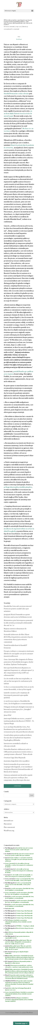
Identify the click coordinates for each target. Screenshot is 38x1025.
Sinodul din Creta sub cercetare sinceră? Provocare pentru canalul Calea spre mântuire (18, 608)
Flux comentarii (9, 827)
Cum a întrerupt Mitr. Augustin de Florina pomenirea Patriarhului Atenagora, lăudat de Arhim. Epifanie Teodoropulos (18, 662)
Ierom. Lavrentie (9, 26)
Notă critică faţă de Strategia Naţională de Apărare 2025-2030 (18, 989)
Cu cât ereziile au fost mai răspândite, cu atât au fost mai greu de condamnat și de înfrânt (18, 681)
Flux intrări (8, 824)
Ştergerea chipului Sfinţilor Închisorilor (16, 952)
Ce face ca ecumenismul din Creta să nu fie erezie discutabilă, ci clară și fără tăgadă (19, 879)
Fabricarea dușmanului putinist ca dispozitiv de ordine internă (19, 933)
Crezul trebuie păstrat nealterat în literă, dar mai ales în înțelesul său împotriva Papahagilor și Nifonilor (18, 737)
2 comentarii (15, 29)
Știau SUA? (7, 715)
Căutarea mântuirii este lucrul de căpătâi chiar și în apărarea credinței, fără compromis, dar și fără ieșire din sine (18, 777)
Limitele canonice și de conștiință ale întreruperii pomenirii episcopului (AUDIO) (16, 695)
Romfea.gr (19, 39)
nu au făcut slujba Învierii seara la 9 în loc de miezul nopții (18, 113)
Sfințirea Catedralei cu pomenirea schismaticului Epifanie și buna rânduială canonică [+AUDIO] (18, 921)
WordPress (29, 1012)
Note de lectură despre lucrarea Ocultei (19, 929)
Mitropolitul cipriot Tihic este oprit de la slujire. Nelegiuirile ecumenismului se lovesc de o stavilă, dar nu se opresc (18, 941)
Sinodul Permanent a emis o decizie (16, 93)
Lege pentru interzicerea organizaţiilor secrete (17, 937)
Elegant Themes (14, 1012)
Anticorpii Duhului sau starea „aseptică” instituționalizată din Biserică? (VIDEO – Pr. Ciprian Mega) (19, 721)
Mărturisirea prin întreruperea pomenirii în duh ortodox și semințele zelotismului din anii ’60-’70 (18, 622)
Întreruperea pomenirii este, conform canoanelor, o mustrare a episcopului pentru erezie (19, 966)
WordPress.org (9, 830)
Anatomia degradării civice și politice (17, 761)
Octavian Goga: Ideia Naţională (14, 758)
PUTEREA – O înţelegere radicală (25, 926)
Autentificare (8, 820)
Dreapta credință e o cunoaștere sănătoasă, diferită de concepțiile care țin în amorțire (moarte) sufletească (19, 653)
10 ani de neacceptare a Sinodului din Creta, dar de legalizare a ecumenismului (19, 889)
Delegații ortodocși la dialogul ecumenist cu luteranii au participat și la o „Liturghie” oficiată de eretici (19, 709)
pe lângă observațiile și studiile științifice (18, 487)
